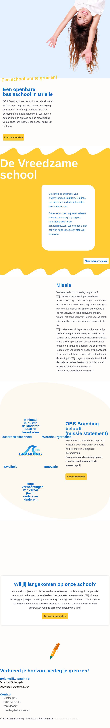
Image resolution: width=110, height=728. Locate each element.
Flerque (74, 718)
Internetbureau (61, 718)
